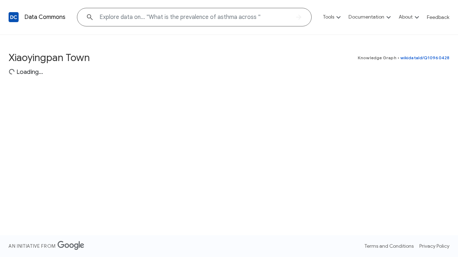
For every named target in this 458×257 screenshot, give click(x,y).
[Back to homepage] (14, 17)
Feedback (438, 17)
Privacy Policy (434, 246)
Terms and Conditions (389, 246)
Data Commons (44, 17)
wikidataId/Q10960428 (424, 57)
